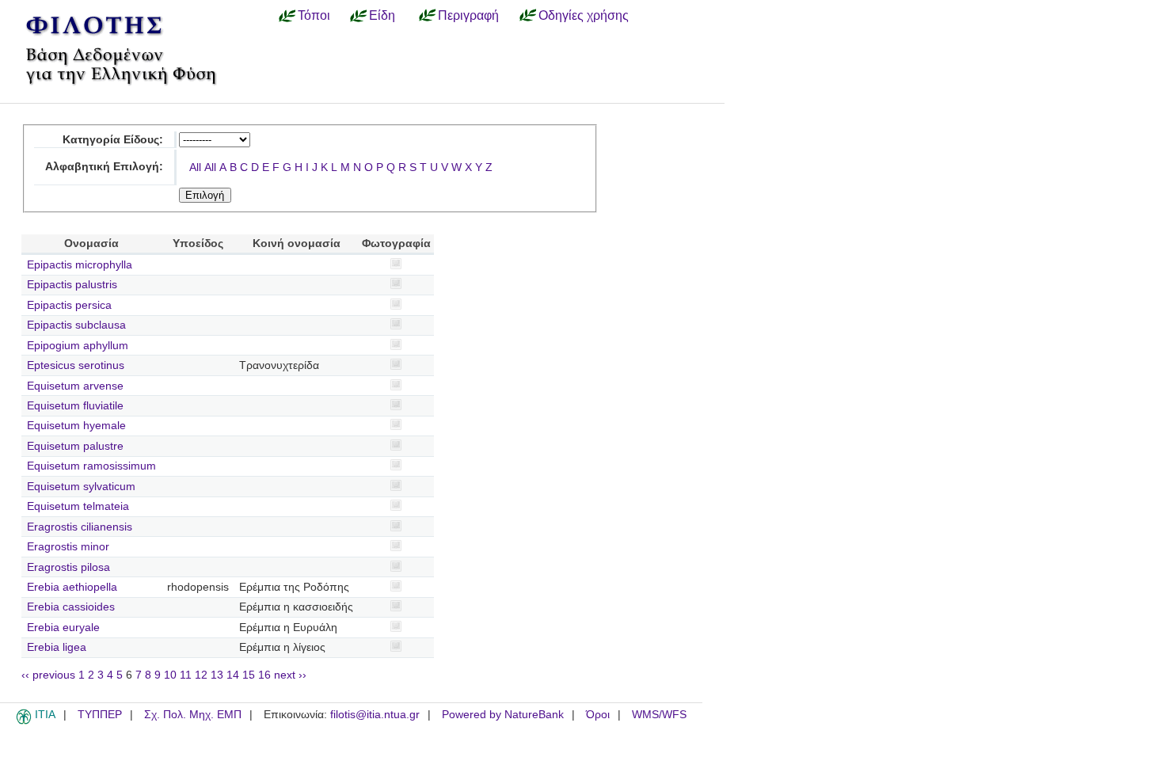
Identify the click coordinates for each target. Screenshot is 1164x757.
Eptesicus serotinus (75, 365)
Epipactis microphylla (79, 265)
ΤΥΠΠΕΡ (100, 715)
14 (232, 675)
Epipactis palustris (72, 285)
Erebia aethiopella (72, 587)
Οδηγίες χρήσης (583, 15)
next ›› (290, 675)
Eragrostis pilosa (68, 567)
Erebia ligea (56, 647)
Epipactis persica (69, 305)
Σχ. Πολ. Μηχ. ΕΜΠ (193, 715)
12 (201, 675)
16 (264, 675)
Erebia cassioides (71, 607)
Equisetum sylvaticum (81, 487)
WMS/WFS (659, 715)
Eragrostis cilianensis (79, 527)
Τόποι (314, 15)
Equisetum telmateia (78, 506)
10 (170, 675)
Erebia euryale (63, 627)
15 (248, 675)
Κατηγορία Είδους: (113, 140)
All (195, 167)
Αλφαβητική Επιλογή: (104, 167)
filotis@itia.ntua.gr (375, 715)
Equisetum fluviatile (75, 406)
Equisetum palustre (75, 446)
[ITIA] (24, 721)
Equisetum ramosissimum (91, 466)
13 (217, 675)
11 (186, 675)
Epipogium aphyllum (77, 346)
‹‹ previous (48, 675)
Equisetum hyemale (76, 426)
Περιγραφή (468, 15)
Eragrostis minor (68, 547)
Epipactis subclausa (76, 325)
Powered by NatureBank (503, 715)
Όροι (598, 715)
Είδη (382, 15)
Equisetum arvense (75, 386)
